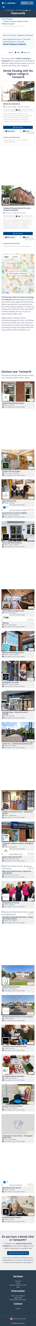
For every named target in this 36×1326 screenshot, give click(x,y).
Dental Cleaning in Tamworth (14, 44)
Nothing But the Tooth (10, 683)
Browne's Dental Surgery (11, 471)
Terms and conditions (18, 1296)
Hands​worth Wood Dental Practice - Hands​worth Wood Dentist (17, 918)
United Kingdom (7, 19)
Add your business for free (18, 1253)
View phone (19, 127)
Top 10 (10, 52)
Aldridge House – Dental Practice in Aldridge (15, 713)
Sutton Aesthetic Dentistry (12, 543)
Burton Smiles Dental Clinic (12, 857)
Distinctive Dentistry (11, 104)
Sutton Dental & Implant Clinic (13, 611)
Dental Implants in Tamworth (13, 42)
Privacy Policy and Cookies (18, 1300)
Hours (27, 131)
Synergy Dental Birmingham (12, 1106)
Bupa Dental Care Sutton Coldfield (14, 513)
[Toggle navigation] (4, 7)
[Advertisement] (18, 165)
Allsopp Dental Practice (10, 903)
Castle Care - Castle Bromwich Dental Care (17, 744)
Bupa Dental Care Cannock (11, 1188)
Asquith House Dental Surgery (13, 403)
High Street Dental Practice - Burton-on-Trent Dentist (17, 872)
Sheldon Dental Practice (11, 987)
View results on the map (18, 274)
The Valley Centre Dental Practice (14, 1046)
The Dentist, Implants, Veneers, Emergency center (17, 844)
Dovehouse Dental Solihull (11, 1218)
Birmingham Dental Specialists (13, 1076)
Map (18, 110)
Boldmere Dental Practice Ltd (12, 653)
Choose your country (19, 1319)
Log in (18, 1283)
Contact (18, 1308)
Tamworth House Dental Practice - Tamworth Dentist (17, 209)
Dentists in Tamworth (25, 35)
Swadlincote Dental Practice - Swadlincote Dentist (17, 812)
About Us (18, 1281)
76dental (5, 623)
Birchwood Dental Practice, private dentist (17, 1017)
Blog (18, 1287)
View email (10, 131)
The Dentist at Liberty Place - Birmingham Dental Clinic (17, 1137)
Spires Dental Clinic (9, 501)
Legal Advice (18, 1298)
